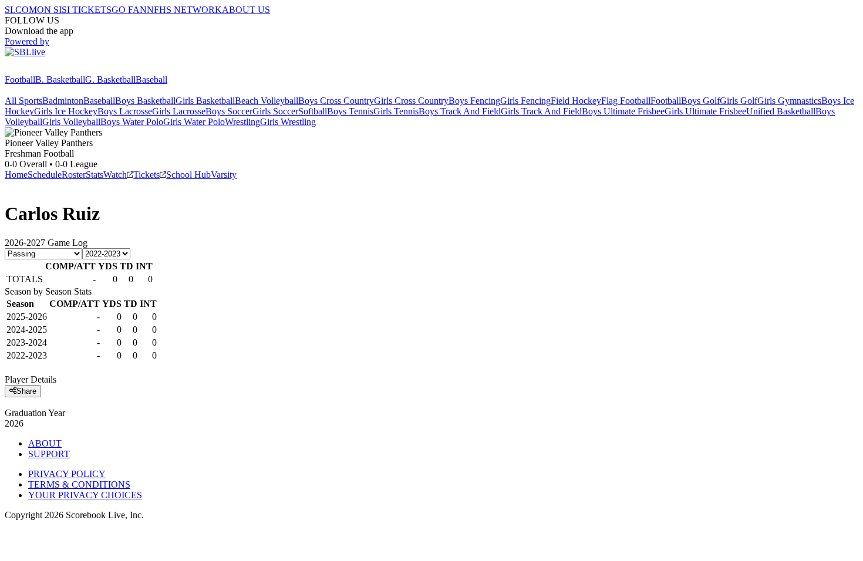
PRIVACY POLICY (67, 474)
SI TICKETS (87, 10)
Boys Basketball (145, 101)
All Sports (23, 101)
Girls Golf (738, 101)
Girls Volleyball (71, 122)
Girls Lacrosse (178, 111)
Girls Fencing (525, 101)
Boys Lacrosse (124, 111)
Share (26, 391)
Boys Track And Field (460, 111)
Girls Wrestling (288, 122)
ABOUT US (246, 10)
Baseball (151, 80)
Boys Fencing (474, 101)
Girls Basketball (205, 101)
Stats (94, 175)
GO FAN (129, 10)
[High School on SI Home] (50, 69)
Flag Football (625, 101)
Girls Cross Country (411, 101)
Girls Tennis (396, 111)
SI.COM (21, 10)
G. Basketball (110, 80)
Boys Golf (700, 101)
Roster (74, 175)
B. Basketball (60, 80)
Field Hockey (576, 101)
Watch (115, 175)
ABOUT (45, 443)
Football (20, 80)
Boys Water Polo (131, 122)
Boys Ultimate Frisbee (623, 111)
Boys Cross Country (336, 101)
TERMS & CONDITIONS (79, 484)
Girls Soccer (275, 111)
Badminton (62, 101)
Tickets (146, 175)
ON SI (49, 10)
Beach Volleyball (266, 101)
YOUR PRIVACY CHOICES (85, 495)
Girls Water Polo (194, 122)
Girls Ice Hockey (65, 111)
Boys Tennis (350, 111)
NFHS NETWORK (184, 10)
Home (16, 175)
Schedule (45, 175)
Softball (312, 111)
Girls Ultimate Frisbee (705, 111)
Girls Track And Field (541, 111)
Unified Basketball (780, 111)
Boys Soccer (228, 111)
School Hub (188, 175)
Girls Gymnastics (789, 101)
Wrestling (242, 122)
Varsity (224, 175)
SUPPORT (49, 454)
